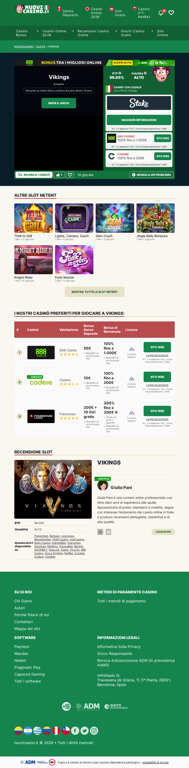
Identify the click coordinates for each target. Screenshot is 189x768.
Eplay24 (54, 549)
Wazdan (21, 653)
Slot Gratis (120, 13)
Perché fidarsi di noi (31, 614)
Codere (39, 556)
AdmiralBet (59, 542)
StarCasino (77, 539)
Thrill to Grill (23, 236)
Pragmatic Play (27, 667)
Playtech (21, 646)
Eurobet (80, 553)
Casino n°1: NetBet (144, 13)
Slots (40, 46)
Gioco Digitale (54, 553)
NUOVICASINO (23, 46)
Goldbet (50, 556)
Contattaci (23, 621)
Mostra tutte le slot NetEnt (95, 292)
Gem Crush (104, 236)
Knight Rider (23, 277)
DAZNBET (40, 549)
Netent (20, 660)
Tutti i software (27, 681)
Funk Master (64, 277)
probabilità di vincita (155, 762)
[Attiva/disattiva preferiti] (171, 13)
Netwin (78, 546)
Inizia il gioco (58, 103)
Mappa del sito (27, 628)
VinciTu (75, 549)
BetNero (52, 546)
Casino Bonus (22, 33)
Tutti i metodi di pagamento (121, 601)
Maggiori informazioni (139, 120)
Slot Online (162, 33)
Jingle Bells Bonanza (152, 236)
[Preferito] (70, 175)
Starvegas (73, 542)
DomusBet (66, 546)
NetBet (68, 553)
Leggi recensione (157, 355)
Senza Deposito (70, 13)
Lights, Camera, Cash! (72, 236)
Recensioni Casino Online (93, 33)
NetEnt (60, 84)
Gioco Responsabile (114, 653)
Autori (19, 608)
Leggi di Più (163, 531)
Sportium (40, 546)
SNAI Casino (60, 539)
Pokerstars (41, 536)
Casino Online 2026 (97, 13)
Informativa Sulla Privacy (119, 646)
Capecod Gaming (29, 674)
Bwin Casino (42, 542)
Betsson (55, 536)
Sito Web (163, 138)
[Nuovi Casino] (32, 13)
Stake (64, 549)
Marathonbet (42, 539)
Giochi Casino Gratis (133, 33)
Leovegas (67, 536)
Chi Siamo (23, 601)
